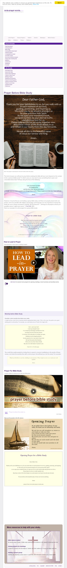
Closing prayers (8, 47)
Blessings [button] (42, 37)
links (56, 565)
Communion (8, 61)
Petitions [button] (28, 40)
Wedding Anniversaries (10, 78)
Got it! (59, 3)
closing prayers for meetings (17, 546)
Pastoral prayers (9, 52)
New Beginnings (9, 70)
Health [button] (29, 37)
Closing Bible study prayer (11, 51)
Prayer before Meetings (10, 73)
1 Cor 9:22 (28, 206)
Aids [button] (9, 40)
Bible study (7, 49)
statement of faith (49, 565)
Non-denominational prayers (11, 57)
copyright (42, 565)
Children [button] (15, 40)
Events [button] (35, 37)
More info (36, 4)
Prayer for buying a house (11, 81)
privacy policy (32, 565)
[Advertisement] (33, 25)
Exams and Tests (9, 72)
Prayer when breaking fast (11, 58)
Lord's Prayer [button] (11, 37)
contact (60, 565)
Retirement (7, 86)
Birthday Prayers (9, 76)
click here (12, 282)
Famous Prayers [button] (21, 37)
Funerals (7, 65)
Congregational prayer (10, 54)
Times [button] (21, 40)
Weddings (7, 63)
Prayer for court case (9, 83)
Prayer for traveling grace (10, 79)
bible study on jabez (14, 540)
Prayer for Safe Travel (10, 75)
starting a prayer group (15, 552)
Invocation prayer (9, 55)
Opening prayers (9, 46)
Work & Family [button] (51, 37)
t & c (38, 565)
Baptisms (7, 60)
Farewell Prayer (8, 84)
